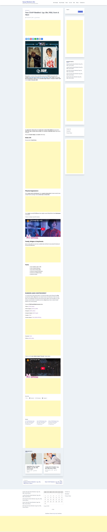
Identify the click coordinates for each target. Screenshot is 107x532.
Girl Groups (55, 2)
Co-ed (70, 2)
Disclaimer (68, 131)
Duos (67, 2)
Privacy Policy (69, 133)
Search (67, 9)
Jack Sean (38, 17)
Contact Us (82, 2)
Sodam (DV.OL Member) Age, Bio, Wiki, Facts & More (52, 467)
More (77, 2)
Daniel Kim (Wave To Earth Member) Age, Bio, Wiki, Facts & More (33, 468)
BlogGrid (54, 513)
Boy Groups (61, 2)
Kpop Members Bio (29, 2)
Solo (74, 2)
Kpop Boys (27, 10)
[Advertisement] (43, 28)
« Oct (53, 509)
